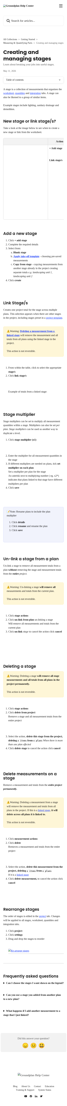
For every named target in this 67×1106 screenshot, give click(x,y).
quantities (20, 93)
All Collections (10, 39)
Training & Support (25, 1090)
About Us (25, 1086)
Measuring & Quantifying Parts (17, 43)
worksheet (8, 93)
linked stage (44, 810)
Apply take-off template (26, 256)
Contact (37, 1086)
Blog (15, 1086)
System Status (44, 1090)
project (42, 916)
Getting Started (28, 39)
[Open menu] (61, 6)
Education (49, 1086)
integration (35, 93)
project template (54, 317)
